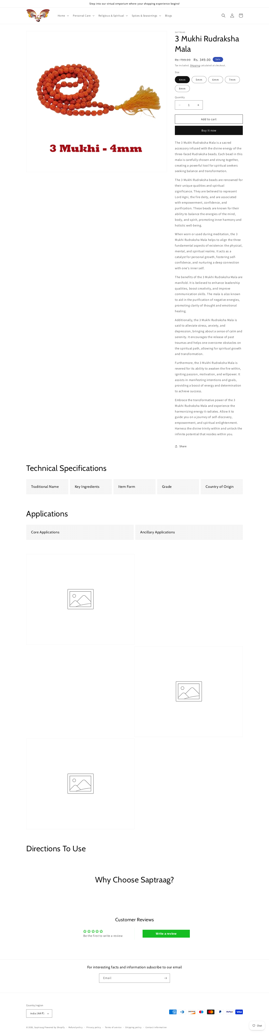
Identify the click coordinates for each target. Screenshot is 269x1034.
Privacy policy (93, 1027)
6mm (215, 79)
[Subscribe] (165, 978)
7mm (232, 79)
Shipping (195, 65)
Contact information (156, 1027)
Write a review (166, 934)
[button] (62, 15)
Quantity (180, 97)
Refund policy (76, 1027)
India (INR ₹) (37, 1013)
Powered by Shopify (55, 1027)
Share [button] (183, 446)
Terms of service (113, 1027)
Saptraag (39, 1027)
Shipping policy (133, 1027)
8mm (182, 88)
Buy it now (208, 130)
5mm (199, 79)
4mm (182, 79)
